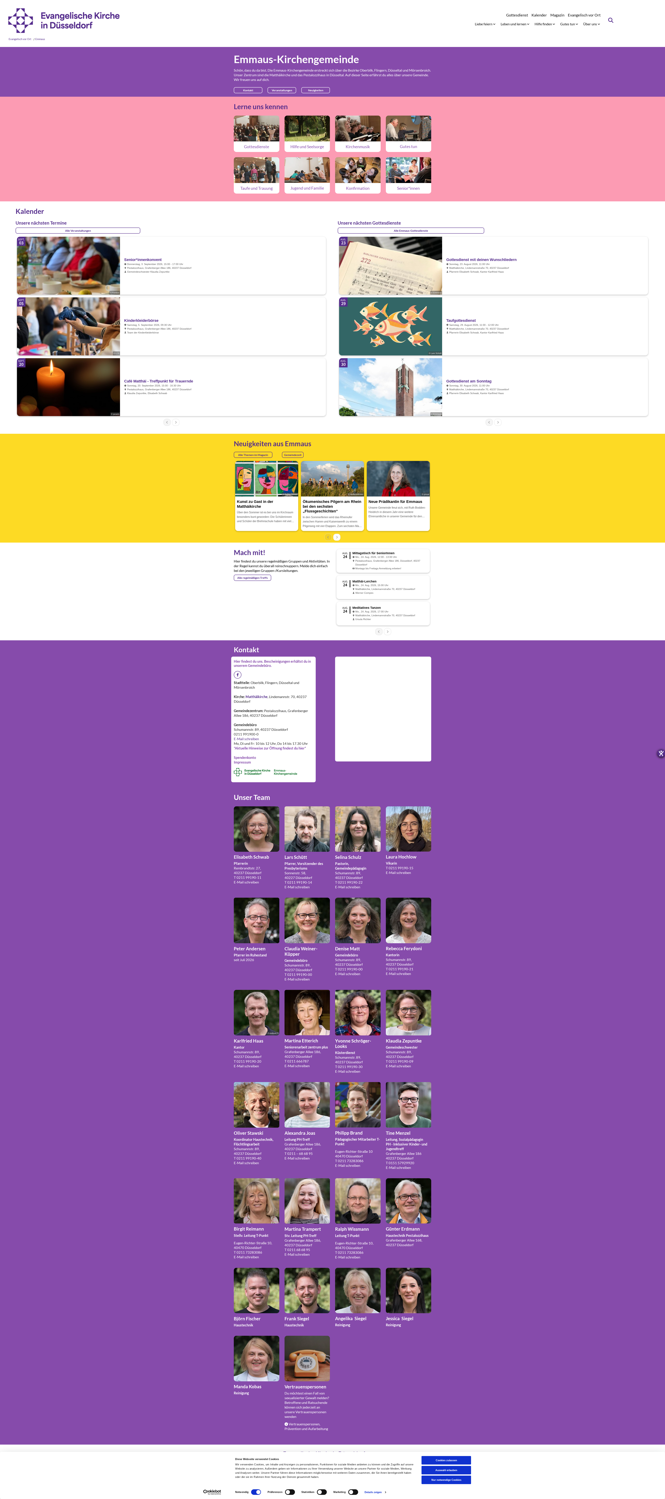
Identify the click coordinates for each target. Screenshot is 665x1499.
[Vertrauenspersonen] (307, 1358)
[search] (611, 20)
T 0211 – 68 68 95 (299, 1153)
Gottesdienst (517, 15)
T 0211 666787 (297, 1061)
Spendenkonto (245, 757)
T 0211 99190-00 (298, 974)
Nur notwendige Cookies (446, 1479)
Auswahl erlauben (446, 1470)
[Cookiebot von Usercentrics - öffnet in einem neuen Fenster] (212, 1492)
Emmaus (40, 39)
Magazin (557, 15)
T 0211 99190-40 (247, 1158)
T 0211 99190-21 (399, 969)
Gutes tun (568, 24)
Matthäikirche (279, 75)
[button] (248, 90)
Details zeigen (373, 1492)
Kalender (539, 15)
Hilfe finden (544, 24)
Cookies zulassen (446, 1460)
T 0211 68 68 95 (297, 1250)
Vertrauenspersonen (310, 1412)
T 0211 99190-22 (349, 882)
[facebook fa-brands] (237, 674)
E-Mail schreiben (246, 739)
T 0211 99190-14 (298, 882)
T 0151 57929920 (400, 1163)
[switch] (290, 1492)
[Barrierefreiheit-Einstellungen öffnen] (661, 753)
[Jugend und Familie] (307, 170)
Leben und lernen (514, 24)
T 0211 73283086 (349, 1161)
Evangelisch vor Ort (584, 15)
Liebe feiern (484, 24)
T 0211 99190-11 (247, 877)
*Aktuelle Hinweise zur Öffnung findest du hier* (270, 748)
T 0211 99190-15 (399, 868)
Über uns (590, 24)
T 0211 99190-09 (399, 1061)
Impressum (242, 762)
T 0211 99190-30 (349, 1067)
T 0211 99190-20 (247, 1061)
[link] (485, 24)
